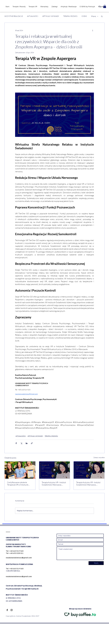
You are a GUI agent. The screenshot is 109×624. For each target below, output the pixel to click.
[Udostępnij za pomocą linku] (32, 443)
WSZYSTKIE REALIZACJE (13, 16)
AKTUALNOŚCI (32, 16)
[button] (104, 6)
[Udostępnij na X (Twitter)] (21, 443)
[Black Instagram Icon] (11, 610)
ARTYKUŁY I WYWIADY (50, 16)
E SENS (84, 16)
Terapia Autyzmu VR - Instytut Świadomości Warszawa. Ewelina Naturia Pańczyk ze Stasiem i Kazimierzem (88, 483)
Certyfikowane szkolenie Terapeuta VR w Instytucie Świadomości (17, 483)
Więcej (93, 16)
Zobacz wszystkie (99, 457)
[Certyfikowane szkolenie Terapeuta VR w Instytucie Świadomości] (20, 470)
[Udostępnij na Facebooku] (16, 443)
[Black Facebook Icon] (7, 610)
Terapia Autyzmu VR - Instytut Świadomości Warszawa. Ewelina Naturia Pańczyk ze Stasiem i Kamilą (54, 483)
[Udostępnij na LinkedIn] (27, 443)
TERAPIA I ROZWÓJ (70, 16)
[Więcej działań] (92, 30)
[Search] (99, 6)
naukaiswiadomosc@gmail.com (19, 557)
